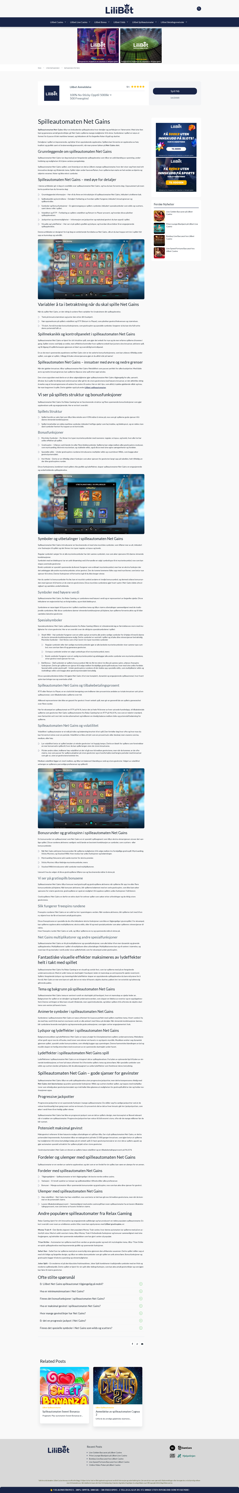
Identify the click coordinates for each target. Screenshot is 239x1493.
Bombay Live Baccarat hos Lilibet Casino (106, 1459)
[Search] (199, 9)
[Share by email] (142, 1344)
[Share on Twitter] (137, 1344)
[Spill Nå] (52, 93)
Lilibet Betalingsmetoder (172, 22)
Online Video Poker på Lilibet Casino (104, 1465)
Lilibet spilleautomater (95, 387)
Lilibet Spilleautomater (143, 22)
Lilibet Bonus (100, 22)
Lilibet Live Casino (78, 22)
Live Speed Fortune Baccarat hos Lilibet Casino (109, 1462)
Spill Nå (175, 91)
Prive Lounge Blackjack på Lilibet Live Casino (108, 1455)
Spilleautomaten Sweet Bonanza (61, 1411)
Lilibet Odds (119, 22)
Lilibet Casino (56, 22)
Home (39, 68)
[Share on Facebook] (132, 1344)
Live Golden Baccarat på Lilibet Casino (105, 1452)
